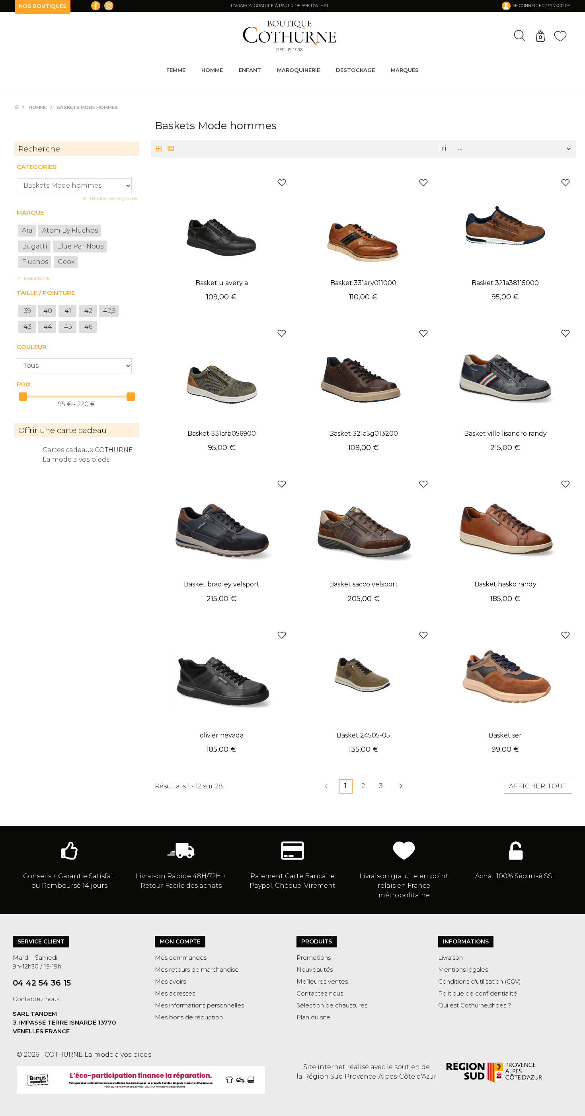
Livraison (450, 957)
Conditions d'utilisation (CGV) (479, 981)
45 (68, 326)
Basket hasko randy (505, 584)
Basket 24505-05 (363, 735)
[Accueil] (21, 107)
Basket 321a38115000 (505, 283)
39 (27, 310)
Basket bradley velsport (221, 584)
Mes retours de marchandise (197, 969)
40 (47, 310)
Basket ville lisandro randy (505, 433)
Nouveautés (314, 969)
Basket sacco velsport (363, 584)
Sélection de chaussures (331, 1005)
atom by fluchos (70, 230)
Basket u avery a (221, 283)
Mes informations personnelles (199, 1005)
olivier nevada (222, 735)
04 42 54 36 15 (42, 983)
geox (66, 262)
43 (27, 326)
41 (67, 310)
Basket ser (505, 735)
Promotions (313, 957)
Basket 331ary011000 (363, 283)
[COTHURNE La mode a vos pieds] (289, 36)
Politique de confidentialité (477, 993)
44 (47, 326)
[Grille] (159, 149)
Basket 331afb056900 (221, 433)
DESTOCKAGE (355, 70)
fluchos (35, 262)
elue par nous (80, 246)
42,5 (109, 310)
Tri (442, 148)
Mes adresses (175, 993)
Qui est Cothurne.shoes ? (474, 1005)
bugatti (34, 246)
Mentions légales (463, 969)
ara (27, 230)
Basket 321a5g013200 (363, 433)
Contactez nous (36, 999)
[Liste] (171, 149)
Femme (175, 70)
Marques (405, 70)
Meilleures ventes (322, 981)
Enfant (250, 70)
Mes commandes (181, 957)
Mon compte (180, 941)
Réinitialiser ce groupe (113, 198)
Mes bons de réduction (189, 1017)
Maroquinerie (298, 70)
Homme (212, 70)
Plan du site (313, 1017)
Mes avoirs (170, 981)
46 (88, 326)
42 (88, 310)
